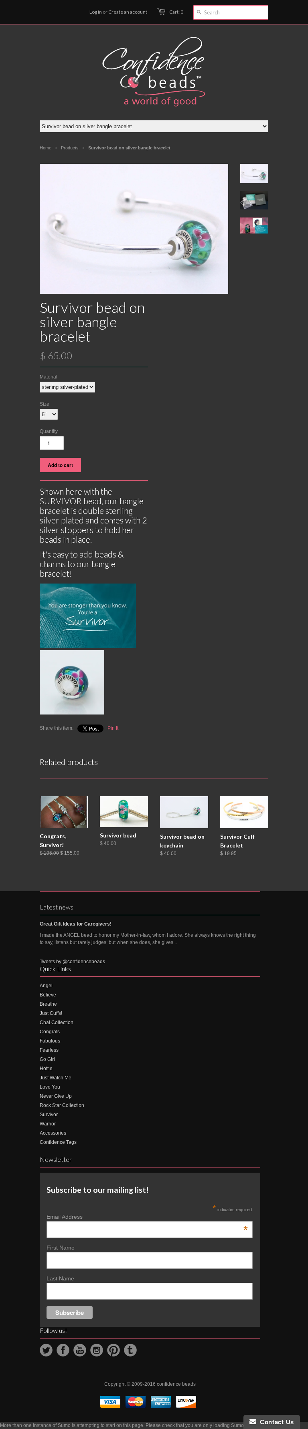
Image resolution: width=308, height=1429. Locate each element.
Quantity (49, 431)
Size (44, 404)
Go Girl (47, 1059)
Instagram (96, 1350)
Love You (50, 1087)
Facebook (63, 1350)
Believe (48, 995)
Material (48, 377)
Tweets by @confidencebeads (72, 961)
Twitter (46, 1350)
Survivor (49, 1114)
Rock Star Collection (62, 1105)
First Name (61, 1247)
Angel (46, 985)
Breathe (48, 1004)
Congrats (50, 1032)
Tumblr (130, 1350)
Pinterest (113, 1350)
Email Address (147, 1217)
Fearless (49, 1050)
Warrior (48, 1124)
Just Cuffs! (51, 1013)
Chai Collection (56, 1022)
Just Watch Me (55, 1078)
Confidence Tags (58, 1142)
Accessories (53, 1133)
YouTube (79, 1350)
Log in (95, 12)
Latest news (56, 907)
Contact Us (275, 1422)
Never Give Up (56, 1096)
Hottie (46, 1068)
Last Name (60, 1278)
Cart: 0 (176, 12)
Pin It (112, 728)
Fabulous (50, 1041)
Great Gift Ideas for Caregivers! (75, 924)
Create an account (127, 12)
